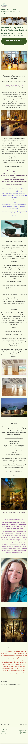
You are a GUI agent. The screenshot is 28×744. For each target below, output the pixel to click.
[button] (4, 732)
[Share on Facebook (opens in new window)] (21, 724)
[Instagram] (4, 14)
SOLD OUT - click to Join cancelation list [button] (14, 41)
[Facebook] (2, 14)
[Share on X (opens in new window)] (23, 724)
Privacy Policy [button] (4, 733)
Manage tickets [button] (11, 14)
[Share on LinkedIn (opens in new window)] (26, 724)
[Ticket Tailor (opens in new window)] (23, 732)
